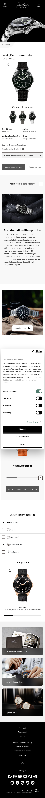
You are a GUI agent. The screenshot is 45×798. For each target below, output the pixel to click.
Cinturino (14, 551)
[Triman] (37, 790)
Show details (32, 422)
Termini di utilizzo (22, 746)
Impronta (22, 755)
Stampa (23, 736)
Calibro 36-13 (16, 544)
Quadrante (15, 537)
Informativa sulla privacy (22, 742)
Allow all (22, 429)
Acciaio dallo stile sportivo (23, 183)
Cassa (12, 529)
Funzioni (14, 522)
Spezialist (7, 45)
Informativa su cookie (22, 750)
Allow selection (22, 437)
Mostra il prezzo (35, 166)
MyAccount (22, 732)
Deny (22, 444)
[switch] (39, 398)
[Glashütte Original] (22, 5)
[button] (41, 184)
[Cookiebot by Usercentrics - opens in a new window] (32, 351)
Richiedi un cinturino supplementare (22, 489)
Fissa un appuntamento (13, 166)
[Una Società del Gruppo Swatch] (19, 791)
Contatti (22, 727)
